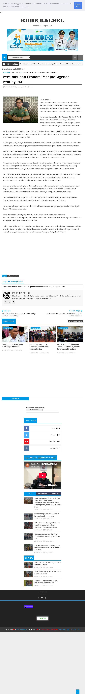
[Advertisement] (42, 361)
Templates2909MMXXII (48, 629)
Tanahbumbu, (29, 87)
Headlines (42, 494)
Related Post (8, 321)
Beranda (6, 72)
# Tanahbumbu (13, 276)
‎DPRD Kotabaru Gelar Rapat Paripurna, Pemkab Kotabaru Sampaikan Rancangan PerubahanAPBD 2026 (47, 525)
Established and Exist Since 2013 (69, 629)
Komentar (55, 494)
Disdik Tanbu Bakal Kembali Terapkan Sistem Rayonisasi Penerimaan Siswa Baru (68, 347)
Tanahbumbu (15, 72)
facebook (15, 399)
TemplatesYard (22, 629)
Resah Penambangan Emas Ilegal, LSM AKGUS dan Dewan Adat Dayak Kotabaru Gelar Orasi (47, 548)
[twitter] (42, 598)
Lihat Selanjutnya (76, 321)
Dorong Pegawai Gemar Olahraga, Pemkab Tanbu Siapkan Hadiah (39, 347)
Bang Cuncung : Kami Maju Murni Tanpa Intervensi (12, 346)
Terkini (30, 494)
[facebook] (39, 598)
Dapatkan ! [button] (77, 5)
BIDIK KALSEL (42, 20)
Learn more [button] (23, 7)
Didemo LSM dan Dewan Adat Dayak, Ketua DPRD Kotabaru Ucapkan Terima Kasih (47, 536)
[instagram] (45, 598)
